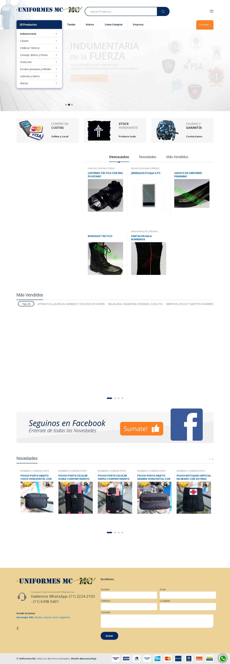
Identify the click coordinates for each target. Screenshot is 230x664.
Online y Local (59, 136)
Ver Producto (120, 215)
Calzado (24, 40)
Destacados (119, 157)
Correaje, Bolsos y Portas (34, 55)
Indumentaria (28, 33)
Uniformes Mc (27, 658)
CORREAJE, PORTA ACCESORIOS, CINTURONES (35, 471)
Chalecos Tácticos (30, 47)
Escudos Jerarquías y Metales (35, 69)
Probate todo (127, 136)
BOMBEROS (26, 470)
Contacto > (205, 24)
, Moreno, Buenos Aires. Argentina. (43, 617)
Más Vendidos (177, 157)
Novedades (147, 157)
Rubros (90, 24)
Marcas (24, 83)
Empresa (138, 24)
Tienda (71, 24)
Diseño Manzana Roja (83, 658)
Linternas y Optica (29, 76)
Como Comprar (113, 24)
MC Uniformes (151, 231)
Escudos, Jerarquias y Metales (145, 168)
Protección (26, 62)
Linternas (92, 168)
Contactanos (194, 136)
